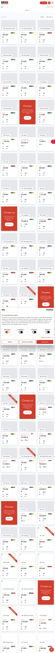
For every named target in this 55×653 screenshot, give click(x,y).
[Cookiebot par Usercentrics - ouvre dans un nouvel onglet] (47, 310)
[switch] (21, 332)
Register (27, 118)
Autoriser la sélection (27, 342)
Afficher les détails (46, 337)
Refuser (10, 342)
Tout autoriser (44, 342)
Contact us (9, 224)
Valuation (43, 2)
